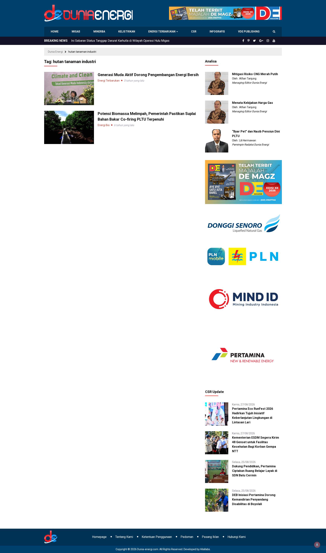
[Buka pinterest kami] (254, 41)
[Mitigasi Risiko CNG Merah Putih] (216, 83)
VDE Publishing (249, 31)
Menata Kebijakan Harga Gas (252, 103)
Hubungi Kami (237, 537)
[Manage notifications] (317, 545)
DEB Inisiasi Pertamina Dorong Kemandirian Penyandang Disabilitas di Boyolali (253, 499)
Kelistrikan (127, 31)
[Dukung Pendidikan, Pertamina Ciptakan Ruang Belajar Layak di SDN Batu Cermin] (216, 471)
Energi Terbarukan (162, 31)
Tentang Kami (124, 537)
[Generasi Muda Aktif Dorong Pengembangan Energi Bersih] (69, 88)
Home (54, 31)
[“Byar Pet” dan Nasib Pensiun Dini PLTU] (216, 140)
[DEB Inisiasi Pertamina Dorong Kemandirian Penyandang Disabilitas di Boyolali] (216, 499)
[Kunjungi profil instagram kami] (270, 41)
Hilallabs (205, 549)
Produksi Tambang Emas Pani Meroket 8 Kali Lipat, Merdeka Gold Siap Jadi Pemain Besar (130, 40)
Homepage (99, 537)
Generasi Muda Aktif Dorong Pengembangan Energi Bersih (148, 74)
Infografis (218, 31)
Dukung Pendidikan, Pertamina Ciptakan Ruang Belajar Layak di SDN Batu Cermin (254, 470)
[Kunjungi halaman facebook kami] (249, 41)
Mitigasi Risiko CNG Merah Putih (255, 74)
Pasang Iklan (210, 537)
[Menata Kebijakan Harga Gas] (216, 111)
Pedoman (187, 537)
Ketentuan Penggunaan (157, 537)
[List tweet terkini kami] (258, 41)
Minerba (100, 31)
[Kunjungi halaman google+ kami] (264, 41)
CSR (194, 31)
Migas (76, 31)
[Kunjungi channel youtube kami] (274, 41)
